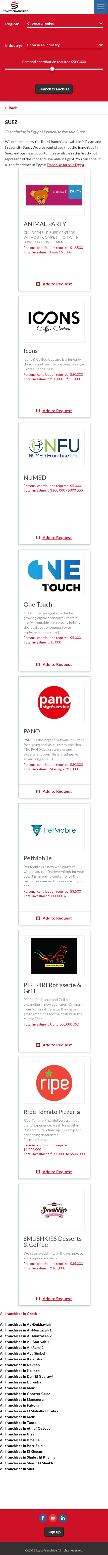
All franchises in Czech (18, 1313)
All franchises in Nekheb (20, 1365)
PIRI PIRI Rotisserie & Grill (52, 987)
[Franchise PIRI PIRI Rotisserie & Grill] (54, 956)
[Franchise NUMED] (54, 448)
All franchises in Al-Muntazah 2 (25, 1336)
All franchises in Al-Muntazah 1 (25, 1330)
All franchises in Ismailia (20, 1440)
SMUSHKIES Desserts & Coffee (53, 1241)
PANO (32, 731)
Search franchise (54, 88)
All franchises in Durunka (20, 1382)
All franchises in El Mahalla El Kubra (29, 1411)
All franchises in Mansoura (22, 1399)
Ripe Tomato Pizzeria (52, 1111)
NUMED (35, 477)
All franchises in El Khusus (21, 1451)
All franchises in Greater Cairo (25, 1393)
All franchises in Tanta (18, 1422)
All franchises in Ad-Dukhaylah (25, 1324)
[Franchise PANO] (54, 702)
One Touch (38, 604)
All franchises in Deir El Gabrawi (26, 1376)
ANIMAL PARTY (45, 223)
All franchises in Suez (17, 1469)
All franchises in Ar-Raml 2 (21, 1347)
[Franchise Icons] (54, 322)
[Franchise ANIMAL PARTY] (54, 195)
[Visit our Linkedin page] (63, 1518)
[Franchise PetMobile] (54, 829)
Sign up (54, 1531)
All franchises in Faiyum (19, 1405)
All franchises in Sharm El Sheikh (26, 1463)
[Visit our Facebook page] (42, 1518)
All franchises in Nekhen (20, 1370)
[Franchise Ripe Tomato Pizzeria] (54, 1083)
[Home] (28, 7)
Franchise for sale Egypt (65, 165)
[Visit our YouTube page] (53, 1518)
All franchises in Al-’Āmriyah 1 (24, 1341)
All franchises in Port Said (21, 1445)
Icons (31, 350)
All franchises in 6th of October (26, 1428)
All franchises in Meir (17, 1388)
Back (13, 107)
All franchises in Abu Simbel (22, 1353)
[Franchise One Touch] (54, 575)
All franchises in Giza (17, 1434)
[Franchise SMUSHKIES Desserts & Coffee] (54, 1209)
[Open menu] (101, 7)
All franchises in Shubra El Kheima (28, 1457)
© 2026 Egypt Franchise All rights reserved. (54, 1550)
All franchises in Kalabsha (21, 1359)
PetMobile (38, 858)
